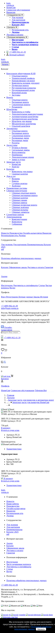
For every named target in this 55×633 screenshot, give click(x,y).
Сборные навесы (19, 202)
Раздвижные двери (20, 138)
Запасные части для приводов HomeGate (30, 402)
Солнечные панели (15, 214)
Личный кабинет (17, 55)
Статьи (15, 47)
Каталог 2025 (18, 25)
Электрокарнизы (14, 217)
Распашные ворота (20, 102)
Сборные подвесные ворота (24, 205)
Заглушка (16, 95)
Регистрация (12, 297)
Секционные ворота (21, 104)
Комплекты (17, 222)
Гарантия (49, 267)
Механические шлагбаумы (24, 124)
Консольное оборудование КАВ (21, 73)
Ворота (9, 97)
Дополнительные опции (23, 157)
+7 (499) (17, 52)
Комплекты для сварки (22, 171)
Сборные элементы (20, 212)
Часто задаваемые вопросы (25, 44)
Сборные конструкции (16, 190)
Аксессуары (11, 145)
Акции (4, 276)
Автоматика (11, 128)
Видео (14, 49)
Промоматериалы (20, 22)
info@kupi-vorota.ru (9, 308)
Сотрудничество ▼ (15, 15)
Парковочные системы (16, 188)
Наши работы (12, 504)
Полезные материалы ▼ (17, 37)
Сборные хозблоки (20, 207)
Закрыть (41, 629)
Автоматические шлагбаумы (25, 119)
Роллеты (15, 143)
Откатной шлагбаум (21, 126)
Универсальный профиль (23, 78)
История (44, 297)
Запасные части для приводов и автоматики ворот (31, 400)
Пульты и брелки (19, 147)
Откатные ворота (20, 76)
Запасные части (13, 162)
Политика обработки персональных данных (21, 258)
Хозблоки (16, 186)
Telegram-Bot (41, 390)
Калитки (10, 169)
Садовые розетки (19, 183)
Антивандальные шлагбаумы (25, 116)
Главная (10, 395)
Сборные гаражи (19, 200)
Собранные (17, 224)
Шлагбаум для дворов (22, 121)
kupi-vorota (10, 4)
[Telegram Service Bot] (7, 52)
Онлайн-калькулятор (32, 233)
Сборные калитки (20, 198)
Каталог (5, 64)
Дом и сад (10, 176)
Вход (3, 297)
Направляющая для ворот (23, 81)
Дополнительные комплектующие (27, 114)
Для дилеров (17, 17)
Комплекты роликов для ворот (26, 83)
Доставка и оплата (14, 34)
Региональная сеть (20, 30)
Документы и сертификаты (25, 42)
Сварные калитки (20, 174)
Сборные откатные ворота (24, 193)
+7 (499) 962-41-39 (9, 585)
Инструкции (18, 40)
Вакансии (10, 12)
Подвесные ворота (20, 85)
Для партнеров (18, 20)
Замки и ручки (18, 159)
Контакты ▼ (12, 27)
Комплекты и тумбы (21, 112)
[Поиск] (2, 335)
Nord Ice (15, 167)
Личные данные (25, 297)
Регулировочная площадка (24, 88)
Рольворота (17, 107)
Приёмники (17, 155)
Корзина (5, 379)
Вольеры (16, 179)
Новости (5, 233)
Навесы (15, 181)
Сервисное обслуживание (18, 10)
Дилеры (15, 32)
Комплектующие (19, 219)
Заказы (36, 297)
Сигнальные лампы (21, 150)
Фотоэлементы (18, 152)
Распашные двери (20, 140)
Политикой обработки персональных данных (32, 628)
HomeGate (11, 7)
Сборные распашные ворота (25, 195)
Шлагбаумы (11, 109)
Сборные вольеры (20, 210)
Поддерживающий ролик (23, 90)
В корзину (5, 428)
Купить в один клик (10, 430)
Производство (16, 233)
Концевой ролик (19, 92)
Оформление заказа (18, 267)
